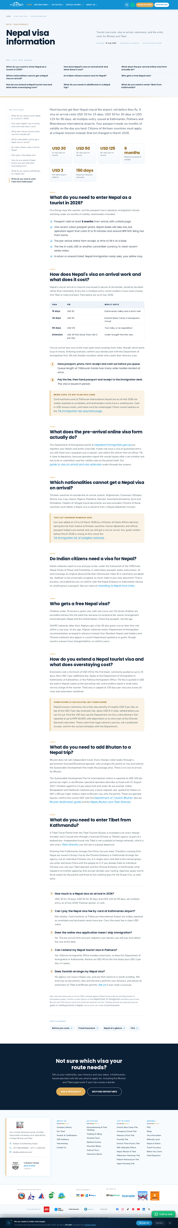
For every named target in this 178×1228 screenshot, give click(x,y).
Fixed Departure (153, 1155)
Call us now (165, 1214)
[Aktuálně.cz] (88, 1209)
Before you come (60, 1028)
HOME (29, 4)
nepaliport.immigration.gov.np (112, 444)
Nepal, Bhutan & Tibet (126, 1151)
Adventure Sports (94, 1154)
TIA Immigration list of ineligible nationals (79, 538)
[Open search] (126, 4)
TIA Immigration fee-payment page (80, 411)
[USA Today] (58, 1209)
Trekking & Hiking (94, 1134)
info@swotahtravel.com (22, 1152)
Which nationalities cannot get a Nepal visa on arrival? (25, 141)
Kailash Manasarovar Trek (128, 1159)
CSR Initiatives (63, 1139)
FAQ (133, 1028)
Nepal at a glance (113, 1028)
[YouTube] (138, 1209)
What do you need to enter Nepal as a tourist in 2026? (25, 117)
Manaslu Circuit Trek (125, 1135)
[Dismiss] (170, 1223)
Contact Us (61, 1147)
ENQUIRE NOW (162, 5)
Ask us (102, 984)
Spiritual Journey (94, 1142)
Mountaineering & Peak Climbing (97, 1128)
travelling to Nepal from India (116, 585)
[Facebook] (117, 1209)
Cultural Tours (93, 1150)
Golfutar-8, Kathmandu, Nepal (25, 1143)
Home (8, 16)
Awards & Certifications (67, 1135)
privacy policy (90, 1225)
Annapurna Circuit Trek (127, 1131)
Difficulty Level (153, 1139)
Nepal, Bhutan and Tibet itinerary (111, 802)
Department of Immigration (107, 999)
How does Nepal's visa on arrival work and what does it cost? (25, 125)
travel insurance (111, 1005)
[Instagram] (122, 1209)
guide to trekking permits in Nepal (66, 1005)
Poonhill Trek (122, 1139)
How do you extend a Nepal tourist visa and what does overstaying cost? (23, 163)
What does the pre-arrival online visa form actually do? (25, 133)
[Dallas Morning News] (73, 1209)
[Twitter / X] (149, 1209)
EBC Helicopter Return (126, 1147)
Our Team (61, 1131)
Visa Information (154, 1135)
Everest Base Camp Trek (127, 1127)
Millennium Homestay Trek (128, 1155)
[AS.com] (46, 1209)
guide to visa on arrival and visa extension (76, 464)
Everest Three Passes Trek (128, 1143)
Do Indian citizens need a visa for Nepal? (25, 149)
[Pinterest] (133, 1209)
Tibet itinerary (70, 844)
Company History (64, 1127)
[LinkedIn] (143, 1209)
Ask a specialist (71, 1091)
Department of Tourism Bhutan (113, 798)
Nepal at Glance (153, 1143)
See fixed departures (104, 1091)
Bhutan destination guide (65, 802)
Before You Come (154, 1151)
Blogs (149, 1131)
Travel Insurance (154, 1147)
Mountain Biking (94, 1146)
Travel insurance (86, 1028)
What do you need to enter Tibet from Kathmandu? (23, 180)
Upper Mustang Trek (125, 1163)
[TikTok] (128, 1209)
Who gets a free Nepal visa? (23, 155)
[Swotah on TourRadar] (129, 1196)
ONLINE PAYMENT (145, 5)
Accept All (144, 1223)
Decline (159, 1223)
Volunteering (62, 1143)
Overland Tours (93, 1138)
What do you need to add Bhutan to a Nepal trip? (25, 172)
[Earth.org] (103, 1209)
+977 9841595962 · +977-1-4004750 (29, 1148)
